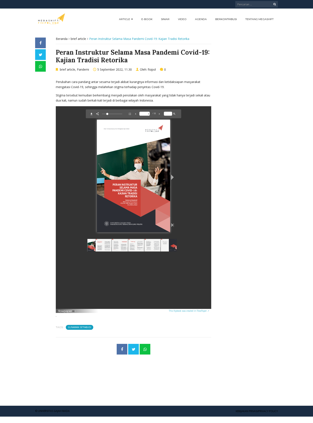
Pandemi (83, 69)
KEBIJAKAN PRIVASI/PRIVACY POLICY (257, 411)
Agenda (201, 19)
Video (182, 19)
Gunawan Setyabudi (79, 327)
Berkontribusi (226, 19)
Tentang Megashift (259, 19)
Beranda (61, 39)
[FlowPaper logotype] (67, 311)
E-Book (146, 19)
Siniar (165, 19)
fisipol (152, 69)
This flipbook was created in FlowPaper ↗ (189, 310)
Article (125, 19)
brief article (78, 39)
